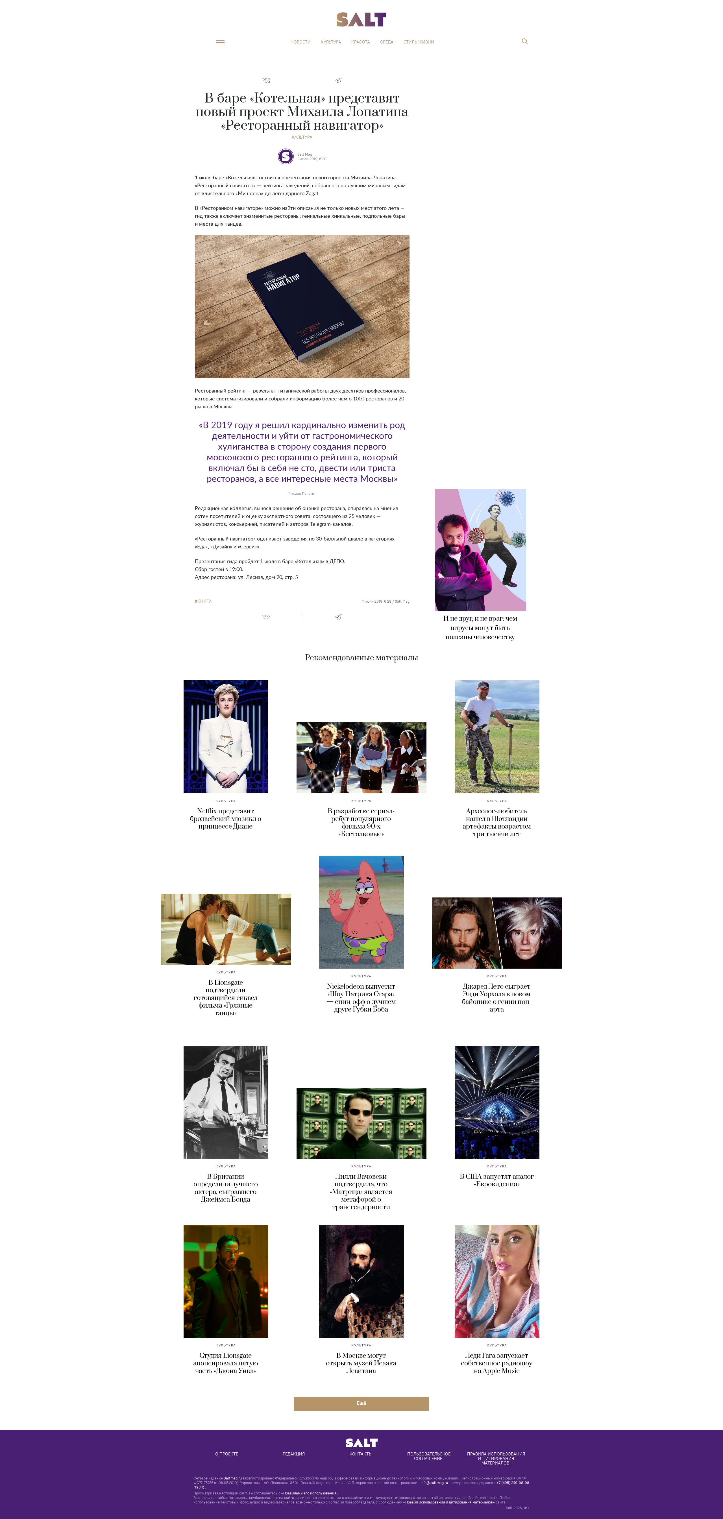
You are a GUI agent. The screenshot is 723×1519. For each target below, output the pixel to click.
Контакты (361, 1454)
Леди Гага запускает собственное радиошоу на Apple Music (496, 1363)
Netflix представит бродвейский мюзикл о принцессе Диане (225, 819)
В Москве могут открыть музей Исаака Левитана (361, 1363)
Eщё (361, 1403)
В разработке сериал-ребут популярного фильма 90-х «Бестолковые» (361, 822)
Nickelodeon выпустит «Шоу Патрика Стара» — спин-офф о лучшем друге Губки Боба (361, 998)
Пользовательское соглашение (429, 1456)
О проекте (226, 1454)
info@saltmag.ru (434, 1482)
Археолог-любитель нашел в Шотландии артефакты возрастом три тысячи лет (497, 822)
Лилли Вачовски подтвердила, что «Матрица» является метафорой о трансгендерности (361, 1192)
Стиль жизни (419, 42)
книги (204, 601)
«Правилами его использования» (309, 1493)
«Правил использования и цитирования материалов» (449, 1502)
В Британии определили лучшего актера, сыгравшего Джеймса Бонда (225, 1188)
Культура (331, 42)
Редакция (294, 1454)
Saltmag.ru (233, 1478)
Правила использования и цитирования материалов (496, 1458)
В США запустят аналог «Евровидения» (497, 1181)
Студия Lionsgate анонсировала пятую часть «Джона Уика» (225, 1363)
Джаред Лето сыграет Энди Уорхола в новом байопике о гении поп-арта (497, 998)
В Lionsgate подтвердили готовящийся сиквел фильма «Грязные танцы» (226, 997)
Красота (360, 42)
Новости (301, 42)
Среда (386, 42)
